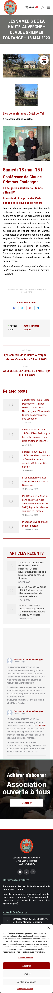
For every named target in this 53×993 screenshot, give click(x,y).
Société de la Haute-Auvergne (28, 659)
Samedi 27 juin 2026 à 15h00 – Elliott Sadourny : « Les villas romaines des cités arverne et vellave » (36, 435)
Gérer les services (25, 958)
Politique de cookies (25, 989)
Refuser (26, 974)
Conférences (11, 57)
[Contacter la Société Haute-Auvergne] (20, 872)
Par (36, 289)
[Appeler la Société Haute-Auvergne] (26, 872)
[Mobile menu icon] (48, 7)
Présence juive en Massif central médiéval (35, 524)
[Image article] (11, 405)
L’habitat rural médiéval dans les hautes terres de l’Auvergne (35, 481)
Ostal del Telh (39, 725)
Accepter (26, 965)
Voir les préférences (26, 982)
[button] (48, 927)
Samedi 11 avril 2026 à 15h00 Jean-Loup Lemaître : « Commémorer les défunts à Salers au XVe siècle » (36, 459)
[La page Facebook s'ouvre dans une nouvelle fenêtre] (33, 872)
